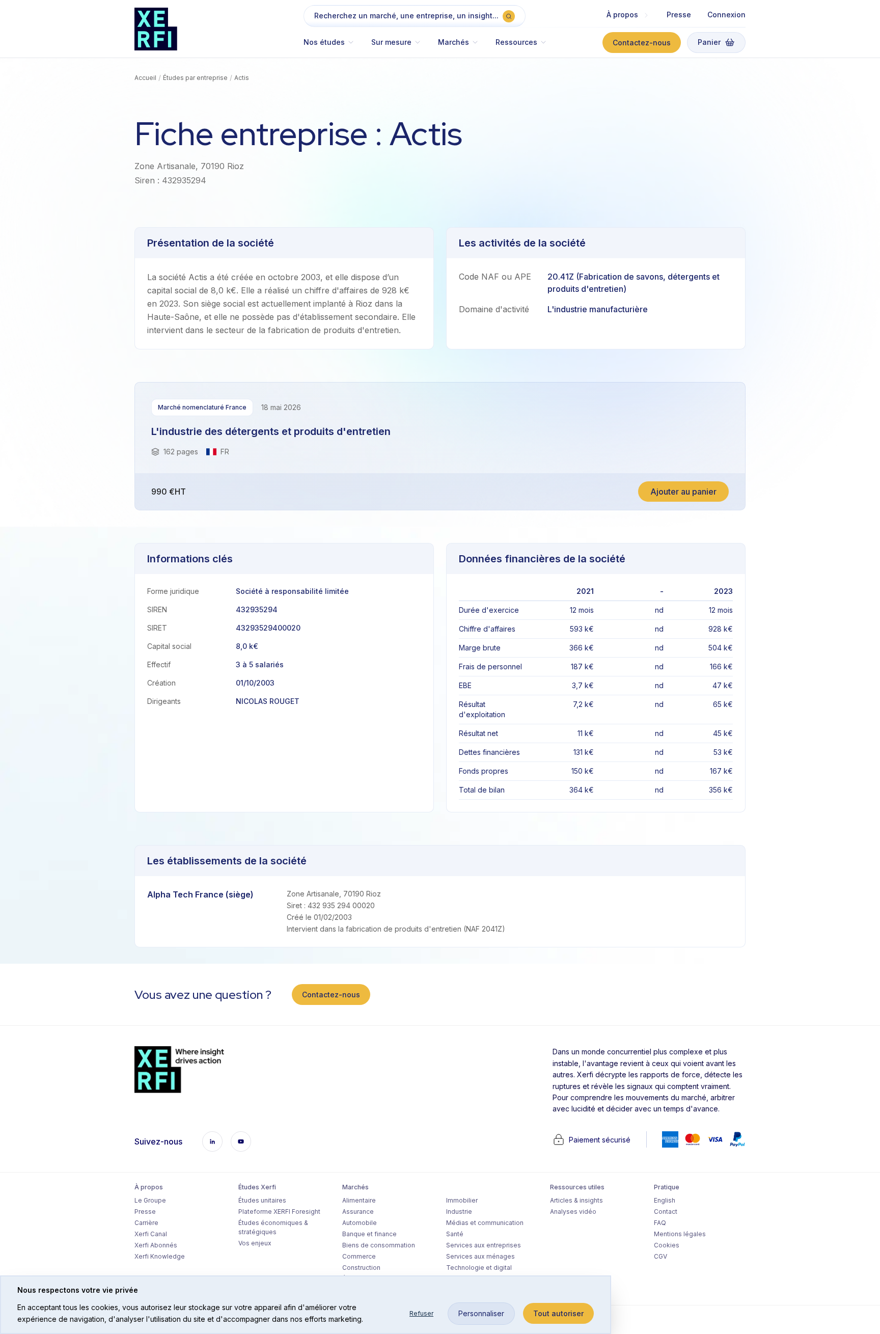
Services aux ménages (480, 1256)
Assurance (358, 1211)
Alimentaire (359, 1200)
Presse (679, 14)
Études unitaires (262, 1200)
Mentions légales (680, 1234)
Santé (454, 1234)
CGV (660, 1256)
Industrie (459, 1211)
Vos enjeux (254, 1243)
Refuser (421, 1313)
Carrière (146, 1223)
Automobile (359, 1223)
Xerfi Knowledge (159, 1256)
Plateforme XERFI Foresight (279, 1211)
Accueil (145, 77)
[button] (333, 47)
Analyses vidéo (573, 1211)
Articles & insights (576, 1200)
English (664, 1200)
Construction (361, 1267)
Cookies (666, 1245)
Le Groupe (150, 1200)
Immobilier (462, 1200)
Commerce (359, 1256)
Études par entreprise (195, 77)
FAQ (660, 1223)
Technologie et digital (479, 1267)
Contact (665, 1211)
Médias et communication (485, 1223)
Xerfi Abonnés (155, 1245)
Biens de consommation (378, 1245)
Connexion (726, 14)
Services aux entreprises (483, 1245)
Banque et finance (369, 1234)
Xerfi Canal (150, 1234)
